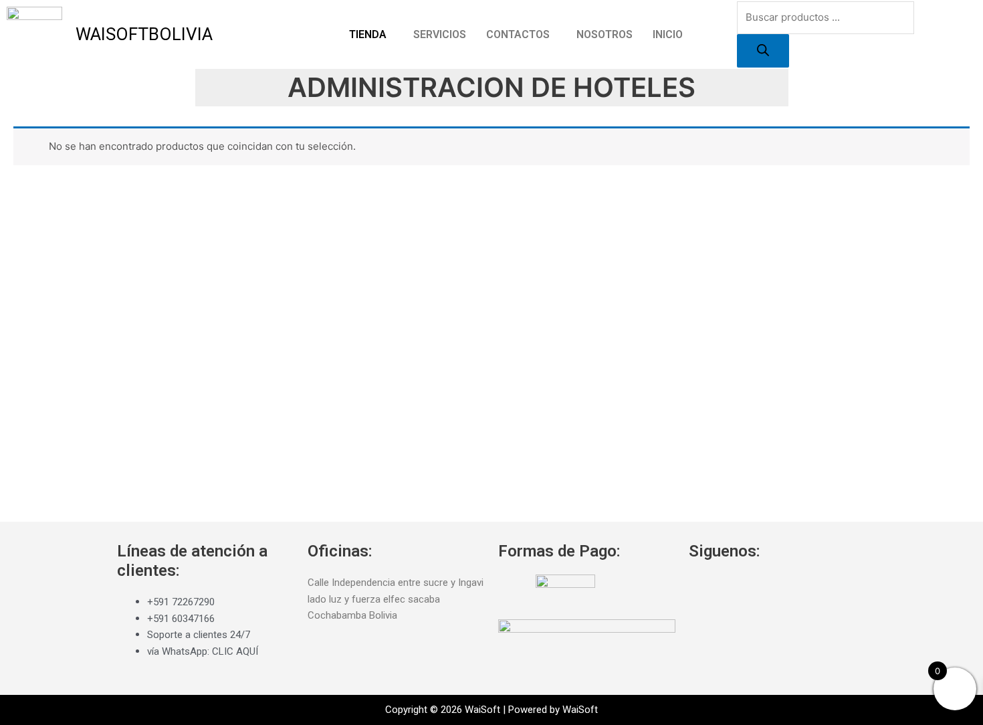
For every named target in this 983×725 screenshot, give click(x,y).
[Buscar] (763, 51)
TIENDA (368, 34)
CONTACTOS (518, 34)
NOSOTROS (604, 34)
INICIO (668, 34)
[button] (371, 34)
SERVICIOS (439, 34)
